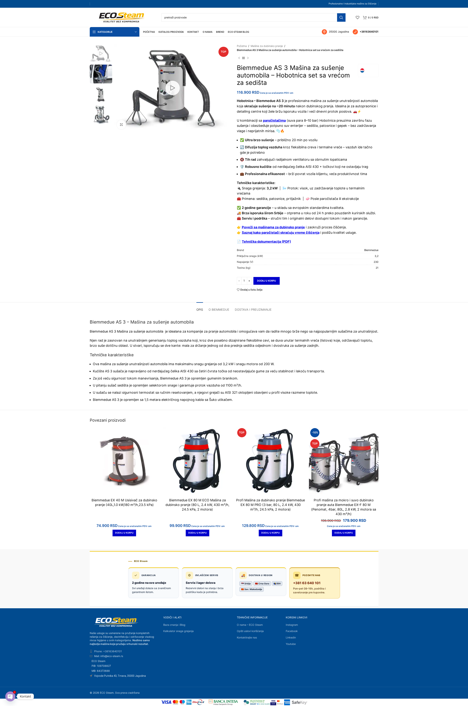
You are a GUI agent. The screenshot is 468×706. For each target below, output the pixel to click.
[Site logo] (122, 17)
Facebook (292, 631)
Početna (242, 45)
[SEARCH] (341, 17)
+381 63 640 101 (307, 583)
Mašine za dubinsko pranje (267, 45)
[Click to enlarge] (121, 124)
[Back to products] (243, 58)
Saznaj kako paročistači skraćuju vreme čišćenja (280, 232)
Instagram (292, 624)
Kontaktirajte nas (247, 637)
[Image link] (116, 621)
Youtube (291, 643)
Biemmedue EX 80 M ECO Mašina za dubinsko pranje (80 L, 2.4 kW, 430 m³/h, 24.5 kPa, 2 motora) (197, 504)
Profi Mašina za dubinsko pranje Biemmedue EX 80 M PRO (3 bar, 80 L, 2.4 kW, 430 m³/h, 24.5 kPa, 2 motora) (270, 504)
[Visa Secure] (273, 702)
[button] (124, 533)
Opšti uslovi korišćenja (250, 631)
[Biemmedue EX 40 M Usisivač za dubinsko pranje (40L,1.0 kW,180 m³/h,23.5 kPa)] (124, 461)
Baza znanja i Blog (174, 624)
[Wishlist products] (357, 17)
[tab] (199, 307)
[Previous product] (239, 58)
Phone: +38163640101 (108, 651)
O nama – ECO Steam (250, 624)
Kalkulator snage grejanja (178, 631)
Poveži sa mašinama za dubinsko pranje (273, 227)
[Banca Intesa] (223, 702)
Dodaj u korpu (266, 280)
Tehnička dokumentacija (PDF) (266, 241)
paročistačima (274, 120)
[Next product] (248, 58)
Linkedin (291, 637)
